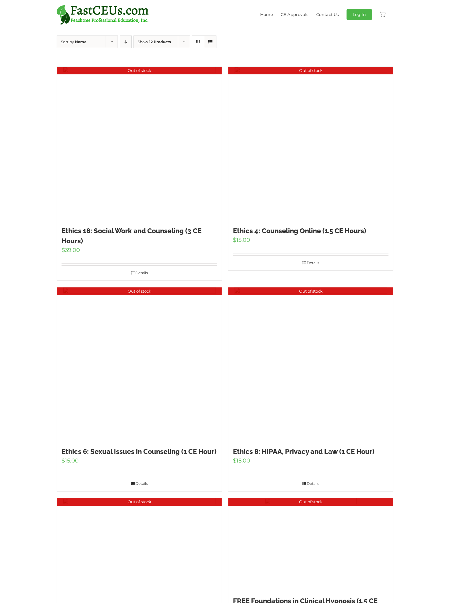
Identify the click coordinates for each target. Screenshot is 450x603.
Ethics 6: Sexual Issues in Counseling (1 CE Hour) (139, 451)
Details (141, 273)
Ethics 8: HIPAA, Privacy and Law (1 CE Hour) (303, 451)
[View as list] (210, 42)
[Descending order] (126, 42)
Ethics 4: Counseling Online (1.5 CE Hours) (299, 231)
